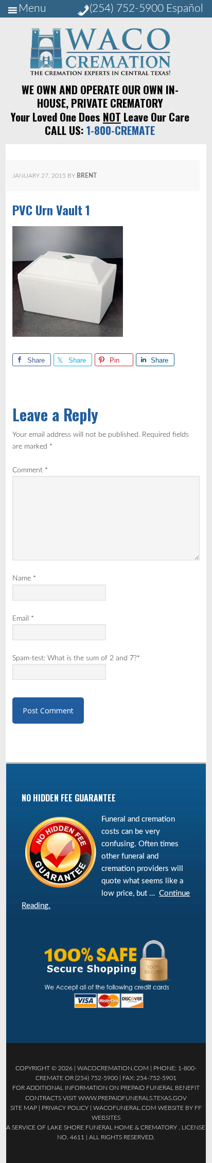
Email (23, 618)
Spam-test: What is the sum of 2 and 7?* (76, 658)
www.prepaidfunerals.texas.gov (132, 1098)
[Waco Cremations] (100, 72)
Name (24, 578)
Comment (30, 470)
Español (184, 8)
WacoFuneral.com (124, 1108)
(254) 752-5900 (127, 8)
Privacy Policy (65, 1108)
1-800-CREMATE (120, 130)
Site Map (23, 1108)
